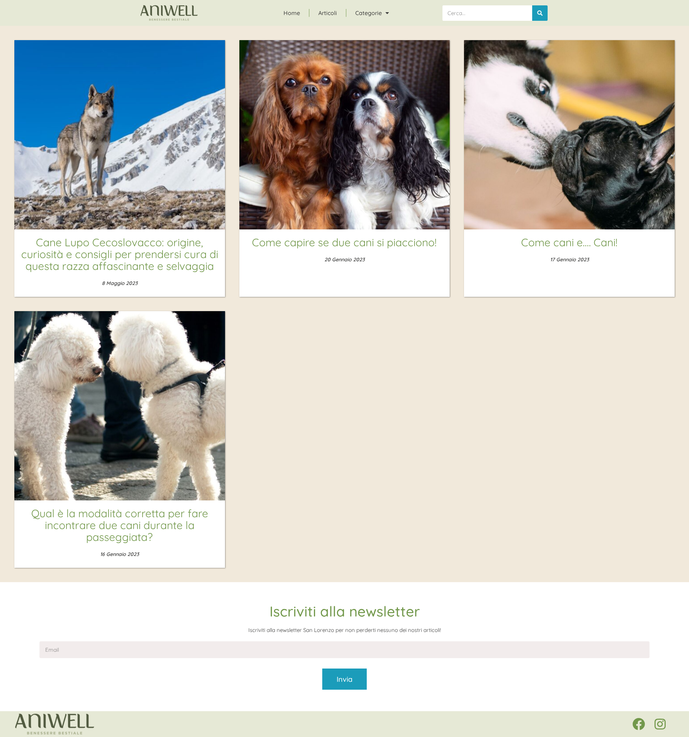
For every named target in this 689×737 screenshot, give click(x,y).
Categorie (368, 12)
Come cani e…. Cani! (569, 242)
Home (291, 12)
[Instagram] (659, 724)
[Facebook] (638, 724)
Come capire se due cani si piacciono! (344, 242)
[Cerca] (540, 13)
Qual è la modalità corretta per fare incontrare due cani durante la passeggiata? (119, 525)
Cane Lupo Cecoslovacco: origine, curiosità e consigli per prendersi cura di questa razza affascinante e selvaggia (119, 254)
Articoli (327, 12)
